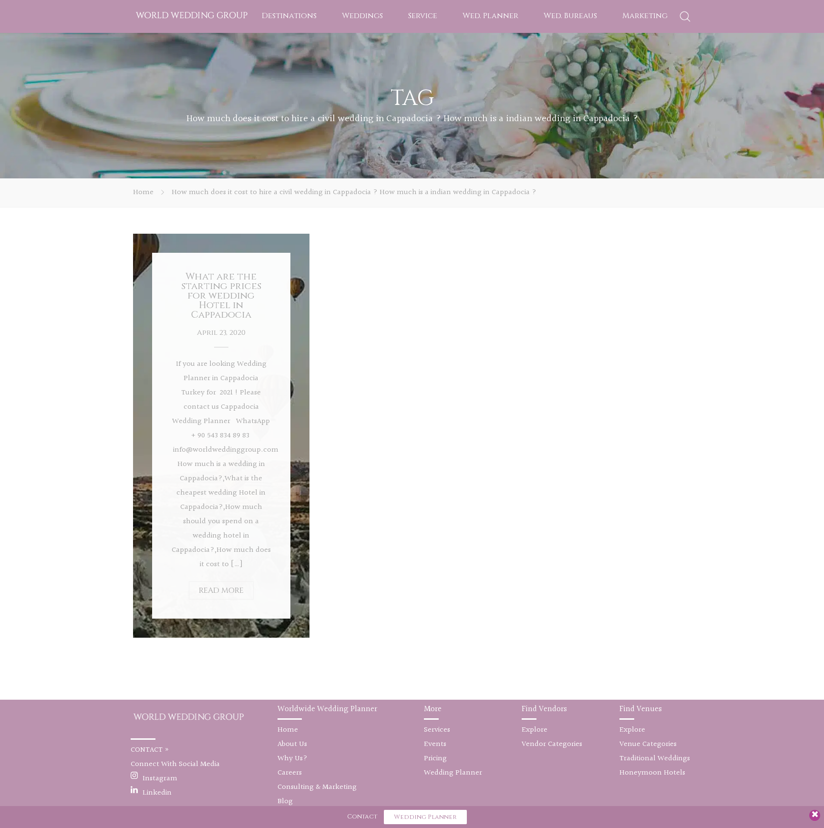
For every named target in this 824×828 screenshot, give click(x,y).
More (433, 709)
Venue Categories (648, 744)
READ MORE (221, 590)
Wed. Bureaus (570, 15)
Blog (285, 801)
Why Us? (293, 759)
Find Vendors (544, 709)
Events (435, 744)
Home (143, 192)
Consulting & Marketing (317, 787)
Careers (290, 773)
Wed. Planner (490, 15)
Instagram (160, 779)
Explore (534, 730)
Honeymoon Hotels (652, 773)
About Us (292, 744)
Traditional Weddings (654, 759)
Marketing (645, 15)
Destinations (289, 15)
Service (422, 15)
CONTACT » (150, 750)
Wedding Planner (453, 773)
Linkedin (157, 793)
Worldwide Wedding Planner (327, 709)
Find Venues (640, 709)
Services (437, 730)
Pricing (435, 759)
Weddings (362, 15)
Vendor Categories (552, 744)
